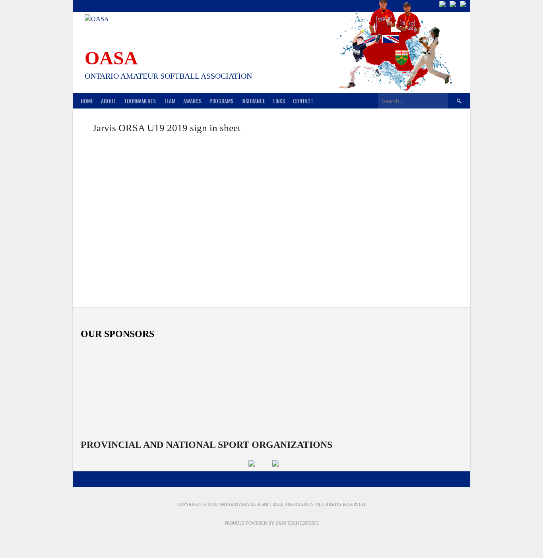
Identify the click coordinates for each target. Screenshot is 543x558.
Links (279, 101)
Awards (192, 101)
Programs (221, 101)
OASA (111, 57)
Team (169, 101)
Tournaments (140, 101)
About (108, 101)
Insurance (253, 101)
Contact (303, 101)
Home (87, 101)
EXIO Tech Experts (297, 523)
